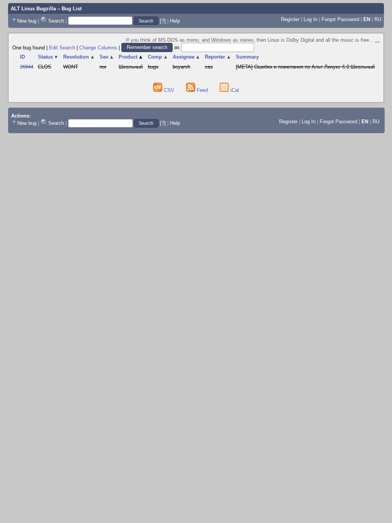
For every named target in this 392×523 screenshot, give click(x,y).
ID (22, 57)
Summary (247, 57)
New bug (26, 21)
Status (48, 57)
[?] (163, 21)
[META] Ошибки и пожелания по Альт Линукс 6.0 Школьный (305, 67)
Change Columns (98, 47)
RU (377, 19)
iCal (234, 90)
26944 (26, 67)
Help (175, 21)
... (377, 40)
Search (56, 21)
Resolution (79, 57)
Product (131, 57)
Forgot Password (340, 19)
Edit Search (62, 47)
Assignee (187, 57)
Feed (202, 90)
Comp (158, 57)
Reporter (218, 57)
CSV (169, 90)
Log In (310, 19)
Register (290, 19)
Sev (107, 57)
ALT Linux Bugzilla (33, 8)
